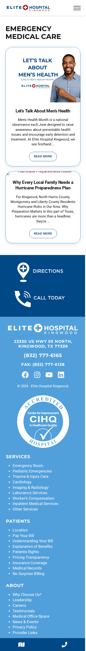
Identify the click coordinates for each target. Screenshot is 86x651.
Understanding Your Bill (33, 541)
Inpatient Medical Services (35, 503)
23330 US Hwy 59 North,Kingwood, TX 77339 (43, 344)
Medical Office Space (31, 616)
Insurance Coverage (30, 563)
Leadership (22, 600)
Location (20, 530)
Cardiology (22, 482)
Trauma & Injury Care (30, 476)
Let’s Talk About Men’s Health (43, 111)
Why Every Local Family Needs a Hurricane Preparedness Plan (43, 185)
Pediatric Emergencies (32, 471)
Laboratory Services (30, 493)
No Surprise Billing (28, 574)
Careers (19, 605)
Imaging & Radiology (30, 487)
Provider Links (25, 632)
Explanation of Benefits (33, 546)
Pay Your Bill (23, 536)
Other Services (25, 509)
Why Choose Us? (27, 594)
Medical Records (27, 568)
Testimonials (24, 611)
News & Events (26, 622)
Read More (45, 157)
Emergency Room (28, 465)
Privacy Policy (25, 627)
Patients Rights (26, 552)
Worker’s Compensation (33, 498)
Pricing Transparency (31, 557)
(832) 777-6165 (43, 355)
